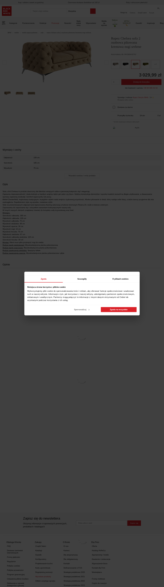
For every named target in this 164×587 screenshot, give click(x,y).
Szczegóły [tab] (82, 279)
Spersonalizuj (80, 309)
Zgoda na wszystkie (118, 309)
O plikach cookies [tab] (120, 279)
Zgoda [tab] (44, 279)
